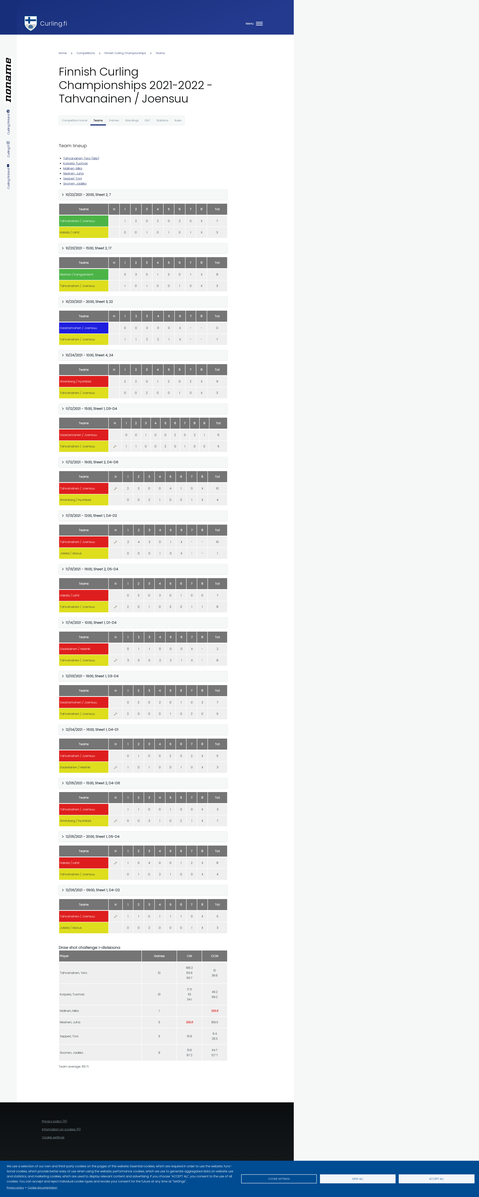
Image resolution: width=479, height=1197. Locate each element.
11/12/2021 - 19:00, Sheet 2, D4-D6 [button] (92, 462)
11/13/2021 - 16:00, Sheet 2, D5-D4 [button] (92, 569)
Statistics (162, 120)
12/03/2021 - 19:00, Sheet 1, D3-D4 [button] (92, 676)
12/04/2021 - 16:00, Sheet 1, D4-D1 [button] (92, 729)
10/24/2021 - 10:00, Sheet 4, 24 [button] (89, 355)
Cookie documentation (42, 1188)
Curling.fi (53, 23)
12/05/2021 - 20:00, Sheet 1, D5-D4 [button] (93, 836)
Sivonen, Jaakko (75, 183)
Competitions (86, 53)
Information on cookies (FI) (61, 1129)
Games (114, 120)
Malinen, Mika (72, 168)
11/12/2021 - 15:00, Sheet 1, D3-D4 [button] (91, 408)
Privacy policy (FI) (54, 1121)
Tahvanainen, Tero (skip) (81, 158)
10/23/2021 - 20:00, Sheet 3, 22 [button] (89, 301)
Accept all (436, 1179)
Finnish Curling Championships (125, 53)
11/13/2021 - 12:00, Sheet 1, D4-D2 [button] (91, 515)
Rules (178, 120)
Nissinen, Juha (73, 173)
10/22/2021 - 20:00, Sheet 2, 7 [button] (88, 194)
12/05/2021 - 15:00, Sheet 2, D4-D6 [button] (93, 783)
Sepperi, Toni (72, 178)
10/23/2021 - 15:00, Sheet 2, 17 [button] (89, 248)
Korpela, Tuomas (75, 163)
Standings (132, 120)
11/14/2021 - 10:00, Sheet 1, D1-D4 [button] (91, 622)
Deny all (357, 1179)
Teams (160, 53)
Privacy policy (15, 1188)
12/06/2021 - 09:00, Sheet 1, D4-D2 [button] (93, 890)
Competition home (74, 120)
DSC (147, 120)
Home (63, 53)
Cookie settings (279, 1179)
